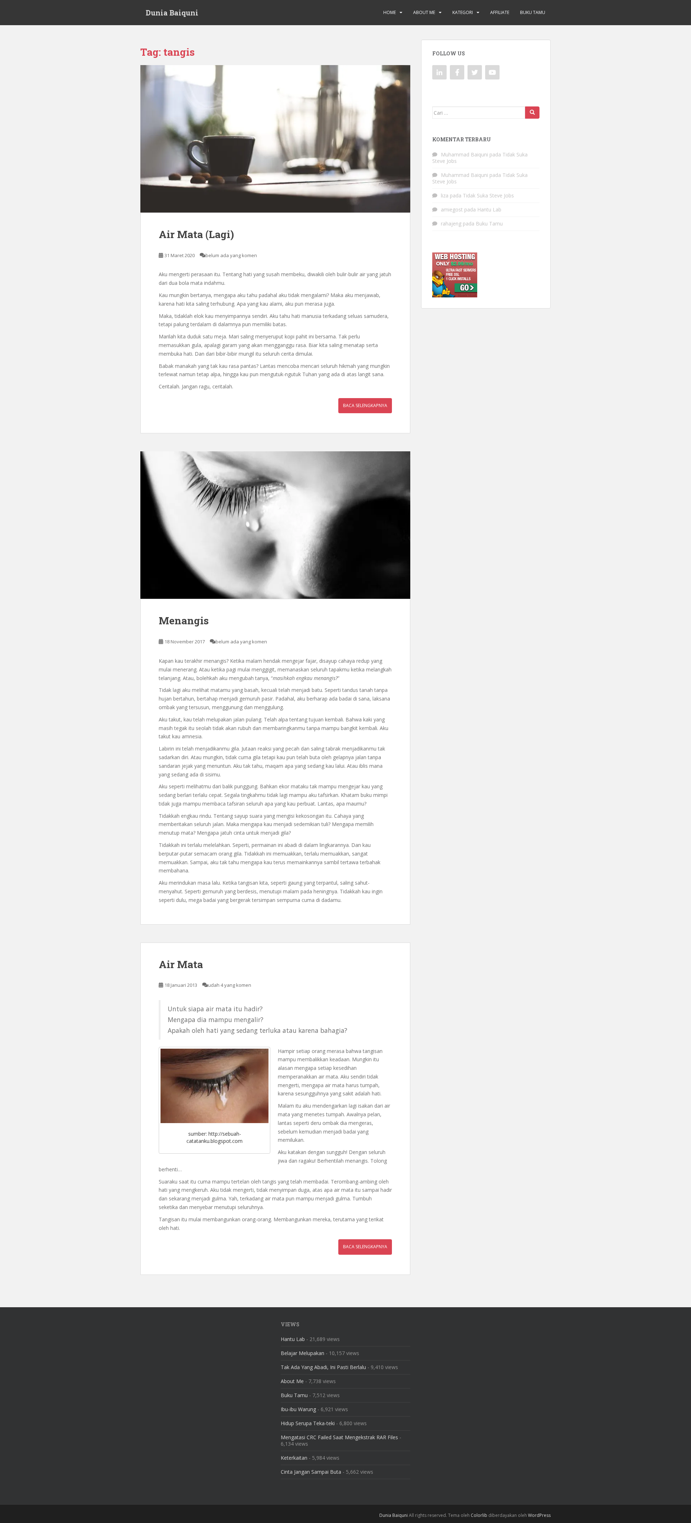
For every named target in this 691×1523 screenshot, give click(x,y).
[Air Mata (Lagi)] (275, 139)
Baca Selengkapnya (365, 405)
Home (389, 12)
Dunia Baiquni (172, 12)
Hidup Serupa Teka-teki (308, 1423)
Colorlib (479, 1515)
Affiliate (499, 12)
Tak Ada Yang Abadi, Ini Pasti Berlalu (323, 1367)
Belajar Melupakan (302, 1353)
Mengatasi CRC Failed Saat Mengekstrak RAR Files (339, 1437)
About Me (424, 12)
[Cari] (532, 112)
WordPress (539, 1515)
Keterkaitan (294, 1457)
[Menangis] (275, 525)
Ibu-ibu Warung (298, 1409)
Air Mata (181, 964)
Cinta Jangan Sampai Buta (311, 1471)
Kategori (462, 12)
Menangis (184, 620)
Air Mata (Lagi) (196, 234)
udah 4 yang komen (229, 985)
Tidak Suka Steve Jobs (488, 195)
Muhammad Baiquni (464, 154)
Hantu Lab (489, 209)
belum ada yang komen (231, 255)
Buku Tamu (532, 12)
